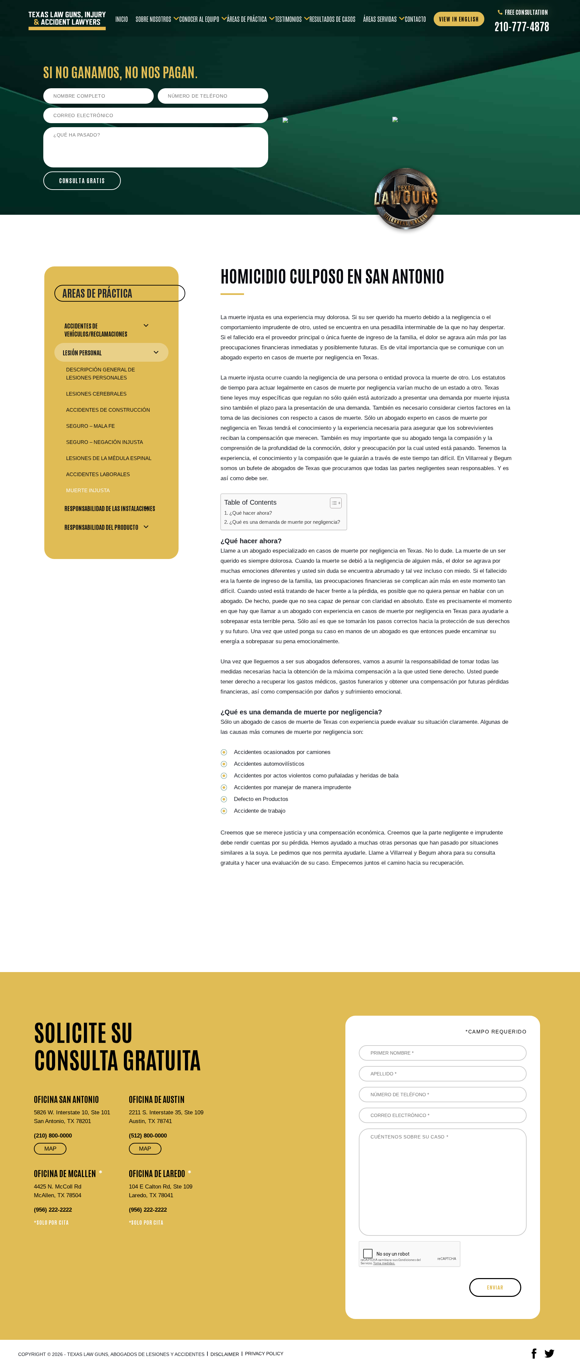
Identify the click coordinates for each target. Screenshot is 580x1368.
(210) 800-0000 (53, 1135)
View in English (459, 18)
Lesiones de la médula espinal (108, 458)
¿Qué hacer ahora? (250, 513)
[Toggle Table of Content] (332, 503)
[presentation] (410, 1254)
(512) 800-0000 (148, 1135)
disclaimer (224, 1354)
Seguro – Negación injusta (104, 442)
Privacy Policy (264, 1353)
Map (50, 1149)
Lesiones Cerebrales (96, 394)
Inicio (121, 18)
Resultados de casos (332, 18)
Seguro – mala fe (90, 426)
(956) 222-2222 (53, 1210)
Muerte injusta (88, 490)
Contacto (415, 18)
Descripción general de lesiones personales (100, 374)
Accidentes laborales (98, 474)
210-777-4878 (521, 25)
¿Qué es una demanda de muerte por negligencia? (284, 522)
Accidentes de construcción (108, 410)
